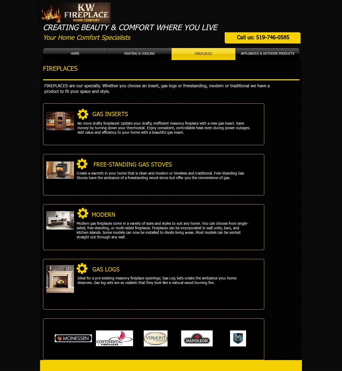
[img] (73, 338)
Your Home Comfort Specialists (86, 38)
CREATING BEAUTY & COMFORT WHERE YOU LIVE (130, 28)
